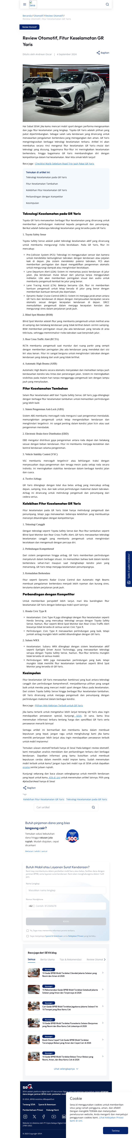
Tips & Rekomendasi (71, 959)
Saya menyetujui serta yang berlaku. (63, 936)
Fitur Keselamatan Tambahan (42, 183)
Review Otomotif (95, 959)
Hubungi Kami (52, 1110)
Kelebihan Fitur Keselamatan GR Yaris (46, 190)
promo (26, 767)
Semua (31, 959)
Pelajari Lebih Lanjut (36, 851)
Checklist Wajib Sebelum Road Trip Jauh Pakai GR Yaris (64, 163)
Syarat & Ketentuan (54, 936)
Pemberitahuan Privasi (33, 1110)
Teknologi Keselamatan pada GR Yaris (46, 177)
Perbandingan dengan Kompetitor (44, 196)
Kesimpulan (32, 203)
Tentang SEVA (29, 1104)
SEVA (77, 715)
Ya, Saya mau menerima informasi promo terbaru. (52, 930)
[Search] (93, 807)
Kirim (66, 921)
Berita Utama (47, 959)
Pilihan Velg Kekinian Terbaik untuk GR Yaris (59, 705)
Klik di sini (54, 777)
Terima (115, 1130)
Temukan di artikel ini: (38, 172)
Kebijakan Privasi (75, 936)
